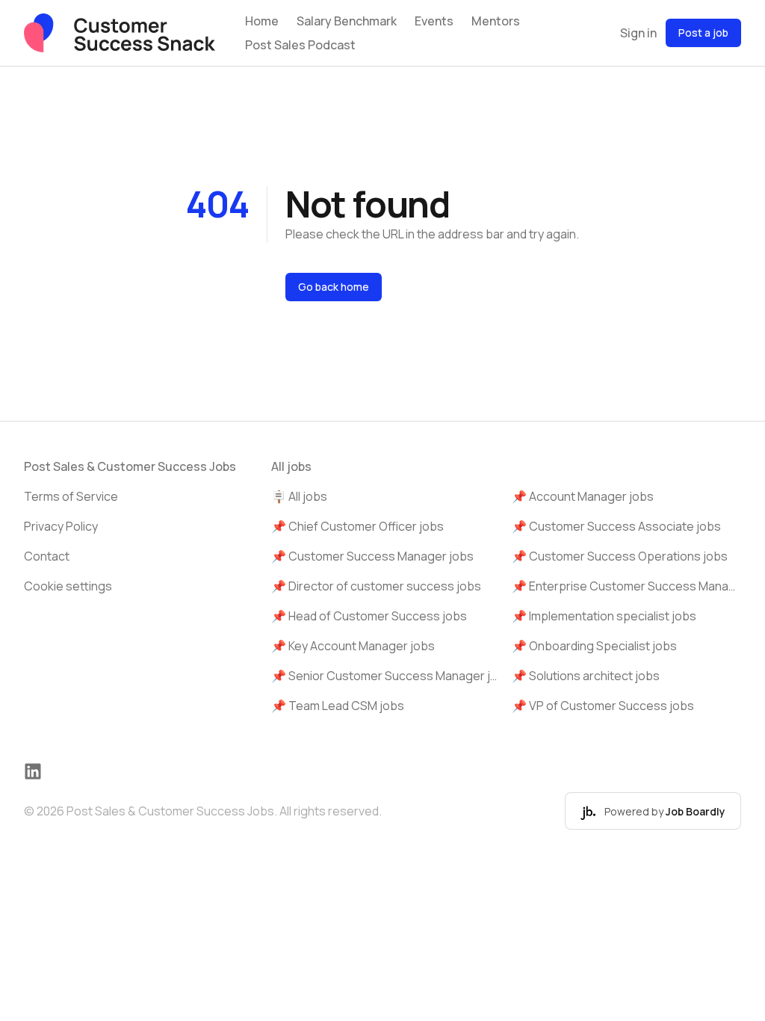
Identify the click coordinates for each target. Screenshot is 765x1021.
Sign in (638, 33)
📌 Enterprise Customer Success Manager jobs (626, 586)
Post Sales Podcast (300, 45)
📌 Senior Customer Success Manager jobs (386, 675)
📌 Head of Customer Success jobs (369, 616)
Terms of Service (71, 496)
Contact (46, 556)
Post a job (703, 32)
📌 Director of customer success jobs (376, 586)
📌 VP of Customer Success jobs (603, 705)
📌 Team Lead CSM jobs (337, 705)
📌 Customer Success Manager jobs (372, 556)
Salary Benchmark (347, 21)
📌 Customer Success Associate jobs (616, 526)
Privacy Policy (61, 526)
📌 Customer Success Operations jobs (620, 556)
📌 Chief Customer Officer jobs (357, 526)
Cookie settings (68, 586)
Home (262, 21)
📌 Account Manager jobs (583, 496)
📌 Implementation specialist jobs (604, 616)
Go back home (333, 287)
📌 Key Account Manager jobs (353, 646)
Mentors (495, 21)
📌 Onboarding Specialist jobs (594, 646)
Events (434, 21)
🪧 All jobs (299, 496)
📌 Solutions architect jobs (586, 675)
